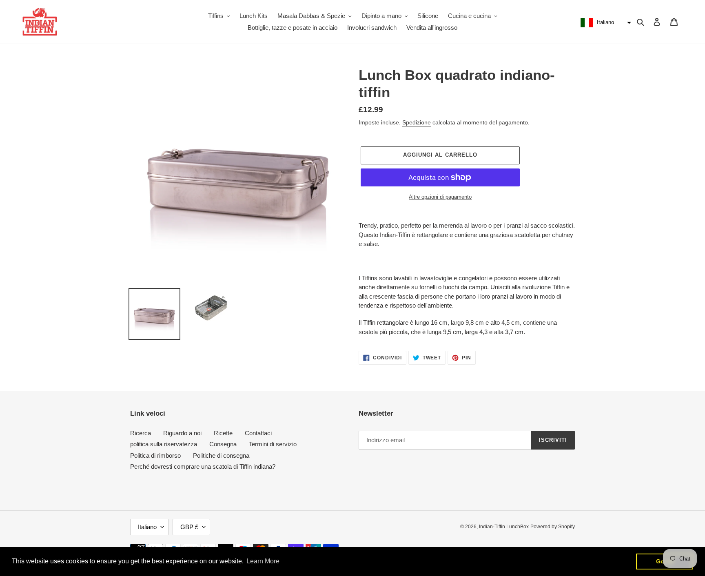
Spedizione (416, 122)
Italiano (147, 526)
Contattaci (258, 433)
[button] (605, 22)
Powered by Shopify (552, 526)
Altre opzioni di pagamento (440, 197)
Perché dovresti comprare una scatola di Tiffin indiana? (202, 466)
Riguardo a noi (182, 433)
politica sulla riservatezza (163, 444)
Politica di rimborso (155, 455)
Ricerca (140, 433)
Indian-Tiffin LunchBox (504, 526)
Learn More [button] (262, 561)
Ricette (223, 433)
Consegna (223, 444)
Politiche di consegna (221, 455)
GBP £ (189, 526)
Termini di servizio (273, 444)
